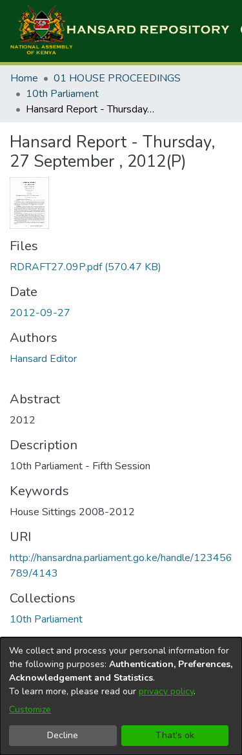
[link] (85, 267)
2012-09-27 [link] (40, 313)
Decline (62, 735)
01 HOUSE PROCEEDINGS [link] (117, 78)
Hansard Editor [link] (43, 359)
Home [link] (24, 78)
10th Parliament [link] (62, 94)
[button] (119, 31)
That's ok (175, 735)
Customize (30, 709)
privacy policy (166, 691)
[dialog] (121, 696)
